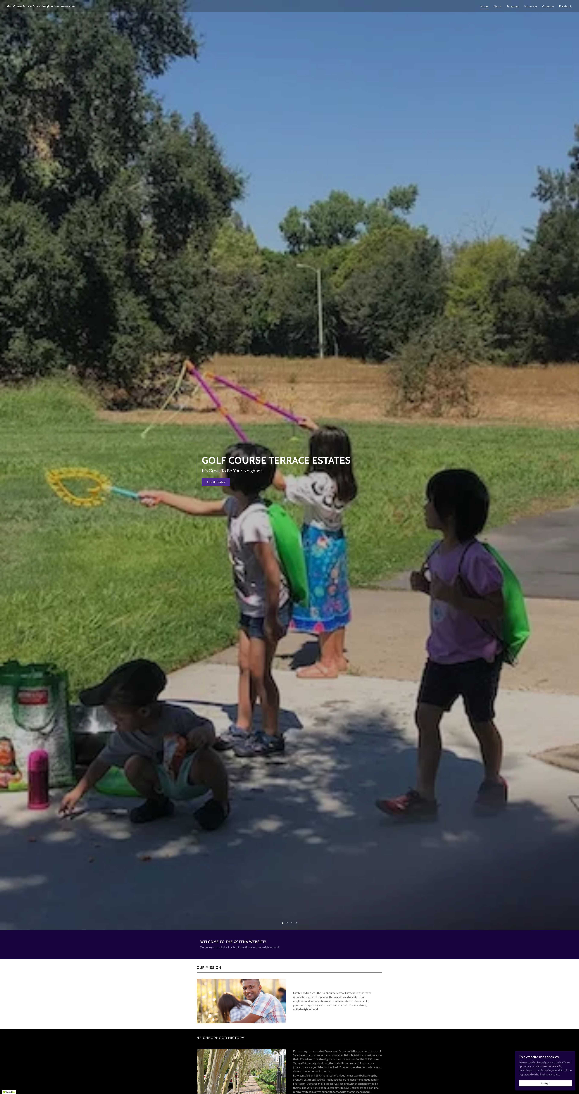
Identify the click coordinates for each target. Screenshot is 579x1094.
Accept (545, 1083)
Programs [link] (512, 6)
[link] (147, 6)
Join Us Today (216, 482)
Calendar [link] (548, 6)
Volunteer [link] (530, 6)
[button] (282, 923)
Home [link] (485, 6)
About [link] (497, 6)
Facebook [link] (565, 6)
